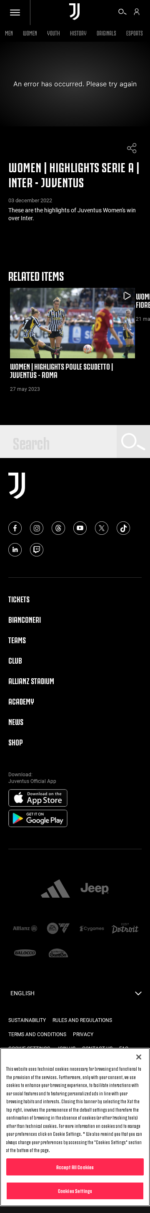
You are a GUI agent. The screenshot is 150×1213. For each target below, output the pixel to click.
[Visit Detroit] (125, 929)
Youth (53, 32)
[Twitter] (101, 528)
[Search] (123, 13)
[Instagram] (36, 528)
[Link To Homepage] (74, 12)
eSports (134, 32)
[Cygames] (91, 929)
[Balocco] (25, 954)
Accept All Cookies (75, 1166)
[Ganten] (58, 954)
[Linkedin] (15, 549)
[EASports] (58, 929)
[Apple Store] (38, 798)
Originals (106, 32)
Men (9, 32)
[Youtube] (80, 528)
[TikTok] (123, 528)
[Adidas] (55, 889)
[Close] (139, 1057)
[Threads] (58, 528)
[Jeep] (94, 889)
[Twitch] (36, 549)
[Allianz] (25, 929)
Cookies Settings (75, 1190)
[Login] (137, 13)
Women (30, 32)
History (78, 32)
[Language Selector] (138, 996)
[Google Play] (38, 819)
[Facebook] (15, 528)
